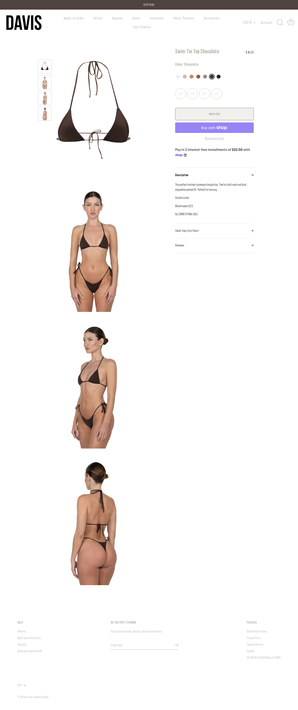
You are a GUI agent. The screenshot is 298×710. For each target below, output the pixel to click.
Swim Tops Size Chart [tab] (187, 230)
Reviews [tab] (179, 245)
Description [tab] (181, 175)
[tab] (214, 202)
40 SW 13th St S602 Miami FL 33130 (264, 657)
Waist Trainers (183, 18)
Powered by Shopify (41, 697)
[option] (45, 67)
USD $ (247, 22)
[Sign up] (176, 645)
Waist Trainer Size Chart (29, 638)
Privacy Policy (253, 638)
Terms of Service (255, 644)
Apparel (117, 18)
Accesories (212, 18)
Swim (136, 18)
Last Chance (142, 26)
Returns (21, 631)
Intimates (157, 18)
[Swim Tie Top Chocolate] (45, 67)
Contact (251, 651)
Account (266, 22)
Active (97, 18)
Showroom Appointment (29, 651)
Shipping (21, 644)
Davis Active (28, 697)
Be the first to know (256, 631)
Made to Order (74, 18)
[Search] (280, 22)
